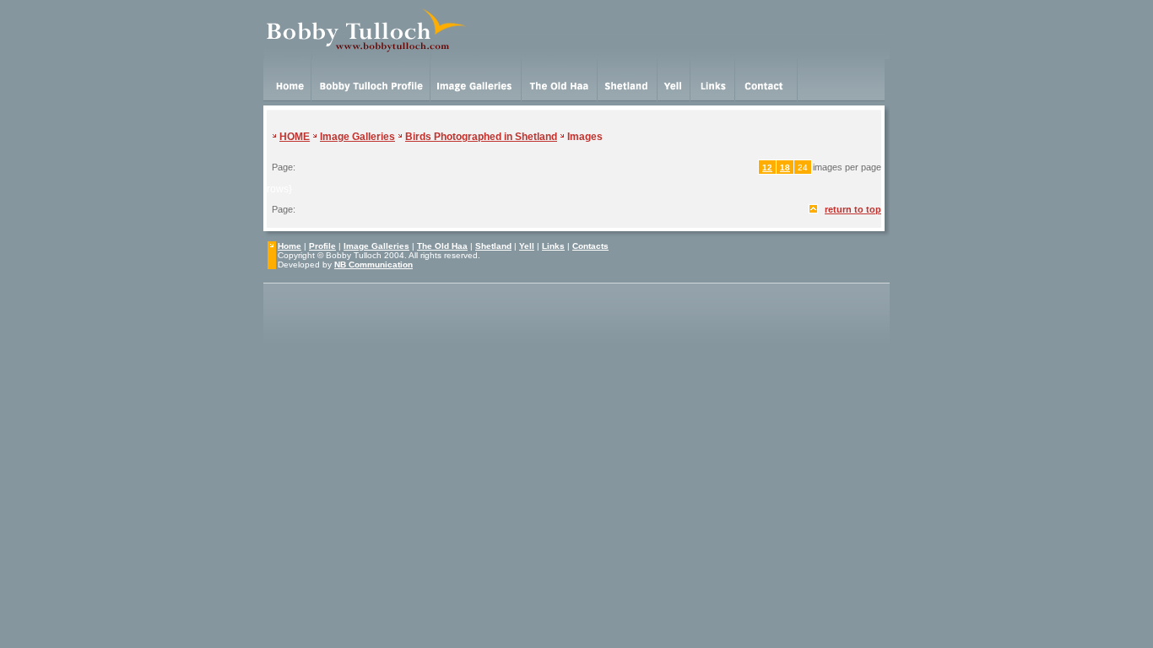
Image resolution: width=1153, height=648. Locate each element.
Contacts (590, 246)
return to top (853, 209)
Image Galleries (357, 137)
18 (785, 167)
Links (553, 246)
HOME (294, 137)
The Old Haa (442, 246)
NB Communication (373, 264)
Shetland (493, 246)
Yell (526, 246)
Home (289, 246)
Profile (322, 246)
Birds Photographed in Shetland (481, 137)
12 (767, 167)
